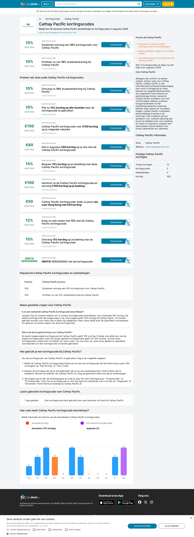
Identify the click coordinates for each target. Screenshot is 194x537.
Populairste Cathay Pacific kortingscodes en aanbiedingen (154, 45)
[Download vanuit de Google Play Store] (125, 502)
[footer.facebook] (139, 502)
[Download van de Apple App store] (107, 502)
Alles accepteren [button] (142, 526)
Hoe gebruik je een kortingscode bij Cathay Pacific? (156, 59)
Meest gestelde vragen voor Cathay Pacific (156, 52)
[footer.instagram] (151, 502)
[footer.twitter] (145, 502)
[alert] (97, 526)
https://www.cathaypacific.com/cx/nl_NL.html (57, 32)
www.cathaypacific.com (157, 147)
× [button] (191, 518)
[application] (76, 457)
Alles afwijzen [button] (172, 526)
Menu (46, 4)
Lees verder (43, 526)
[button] (65, 533)
